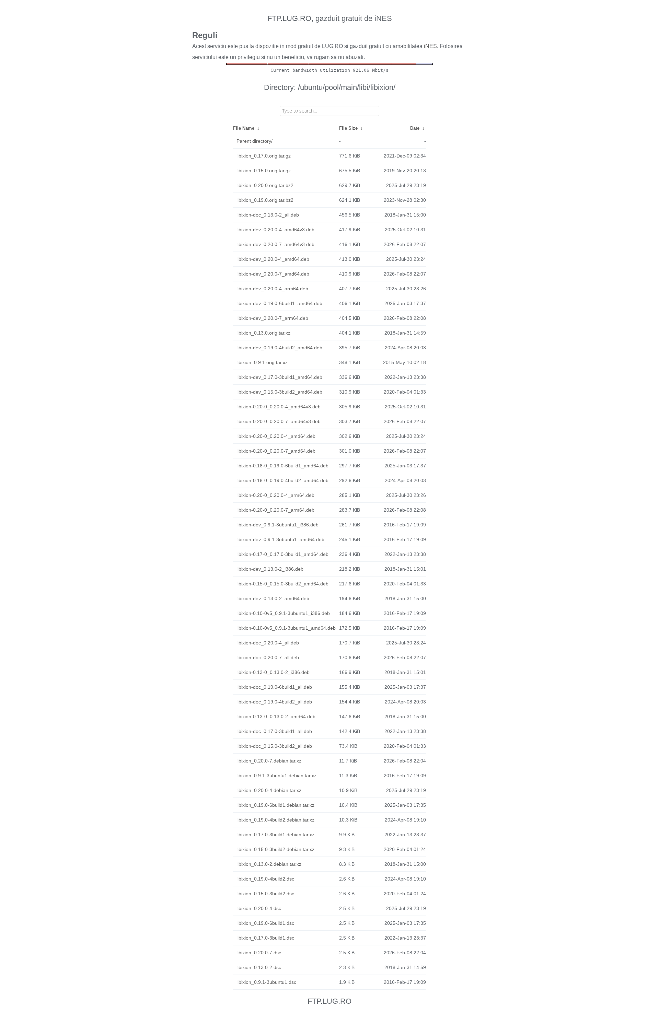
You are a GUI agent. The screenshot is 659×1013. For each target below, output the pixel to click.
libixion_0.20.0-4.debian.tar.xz (268, 790)
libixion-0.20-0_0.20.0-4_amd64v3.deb (278, 406)
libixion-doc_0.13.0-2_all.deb (267, 215)
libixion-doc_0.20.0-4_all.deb (267, 642)
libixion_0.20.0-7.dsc (258, 952)
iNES (430, 46)
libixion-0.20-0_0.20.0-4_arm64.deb (275, 495)
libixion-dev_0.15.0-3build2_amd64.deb (279, 392)
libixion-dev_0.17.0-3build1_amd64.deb (279, 377)
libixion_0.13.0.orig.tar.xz (263, 333)
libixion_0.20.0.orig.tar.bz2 (264, 185)
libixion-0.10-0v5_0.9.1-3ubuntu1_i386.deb (283, 613)
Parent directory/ (254, 141)
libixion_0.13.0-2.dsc (258, 967)
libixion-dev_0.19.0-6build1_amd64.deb (279, 303)
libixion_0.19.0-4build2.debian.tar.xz (275, 820)
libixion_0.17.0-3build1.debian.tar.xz (275, 834)
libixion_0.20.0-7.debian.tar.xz (268, 761)
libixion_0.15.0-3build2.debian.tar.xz (275, 849)
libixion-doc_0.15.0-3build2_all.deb (274, 746)
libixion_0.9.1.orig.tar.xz (262, 362)
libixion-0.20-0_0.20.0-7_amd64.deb (275, 451)
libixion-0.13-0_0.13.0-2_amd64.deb (275, 716)
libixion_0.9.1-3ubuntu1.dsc (266, 982)
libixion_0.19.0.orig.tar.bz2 (264, 200)
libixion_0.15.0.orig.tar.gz (263, 170)
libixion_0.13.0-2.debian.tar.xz (268, 864)
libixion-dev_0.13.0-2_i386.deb (269, 569)
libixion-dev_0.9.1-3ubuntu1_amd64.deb (280, 539)
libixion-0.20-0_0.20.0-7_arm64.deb (275, 510)
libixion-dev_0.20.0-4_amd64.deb (272, 259)
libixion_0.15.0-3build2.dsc (265, 893)
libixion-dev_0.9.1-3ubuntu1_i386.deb (277, 524)
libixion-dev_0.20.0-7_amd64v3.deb (275, 244)
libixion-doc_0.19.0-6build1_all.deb (274, 687)
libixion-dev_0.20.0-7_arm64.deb (272, 318)
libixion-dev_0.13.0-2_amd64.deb (272, 598)
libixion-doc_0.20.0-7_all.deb (267, 657)
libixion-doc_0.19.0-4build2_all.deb (274, 702)
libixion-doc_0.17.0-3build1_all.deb (274, 731)
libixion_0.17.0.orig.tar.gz (263, 156)
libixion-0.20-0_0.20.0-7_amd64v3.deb (278, 421)
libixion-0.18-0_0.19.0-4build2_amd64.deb (282, 480)
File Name (243, 128)
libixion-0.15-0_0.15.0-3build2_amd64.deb (282, 583)
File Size (348, 128)
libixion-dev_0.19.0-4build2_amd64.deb (279, 347)
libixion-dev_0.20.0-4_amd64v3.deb (275, 229)
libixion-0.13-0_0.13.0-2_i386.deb (273, 672)
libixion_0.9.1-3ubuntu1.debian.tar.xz (276, 775)
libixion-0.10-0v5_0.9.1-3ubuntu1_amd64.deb (286, 628)
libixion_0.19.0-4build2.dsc (265, 879)
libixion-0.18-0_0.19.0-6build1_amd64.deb (282, 465)
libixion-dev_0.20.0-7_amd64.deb (272, 274)
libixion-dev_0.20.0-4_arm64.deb (272, 288)
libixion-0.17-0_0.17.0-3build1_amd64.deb (282, 554)
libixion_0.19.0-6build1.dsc (265, 923)
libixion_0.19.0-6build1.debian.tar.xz (275, 805)
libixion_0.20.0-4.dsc (258, 908)
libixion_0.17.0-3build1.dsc (265, 938)
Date (414, 128)
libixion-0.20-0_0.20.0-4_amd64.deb (275, 436)
